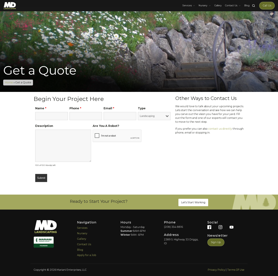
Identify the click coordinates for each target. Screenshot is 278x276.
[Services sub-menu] (194, 5)
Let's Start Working (193, 202)
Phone (75, 108)
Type (142, 108)
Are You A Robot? (106, 126)
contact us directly (220, 128)
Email (109, 108)
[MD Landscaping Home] (9, 5)
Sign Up (216, 242)
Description (44, 126)
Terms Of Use (235, 269)
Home (9, 82)
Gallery (218, 5)
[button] (137, 88)
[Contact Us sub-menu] (240, 5)
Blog (247, 5)
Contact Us (231, 5)
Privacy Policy (216, 269)
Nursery (203, 5)
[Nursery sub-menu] (210, 5)
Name (40, 108)
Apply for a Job (86, 255)
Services (187, 5)
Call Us (267, 5)
